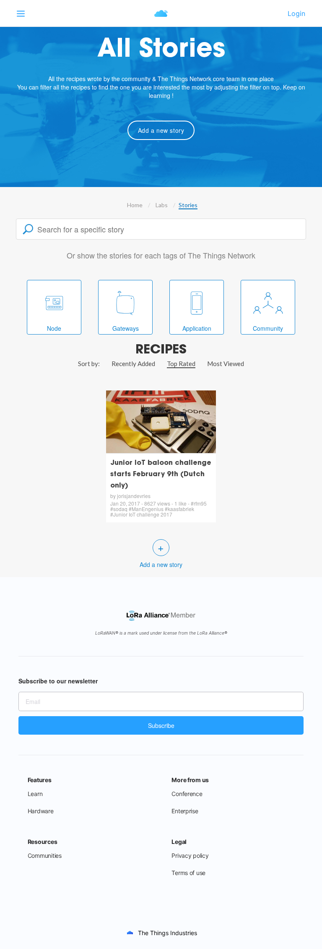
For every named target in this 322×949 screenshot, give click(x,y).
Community (268, 328)
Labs (162, 204)
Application (196, 328)
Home (135, 204)
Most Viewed (225, 363)
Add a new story (161, 130)
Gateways (125, 328)
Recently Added (133, 363)
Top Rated (181, 363)
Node (54, 328)
